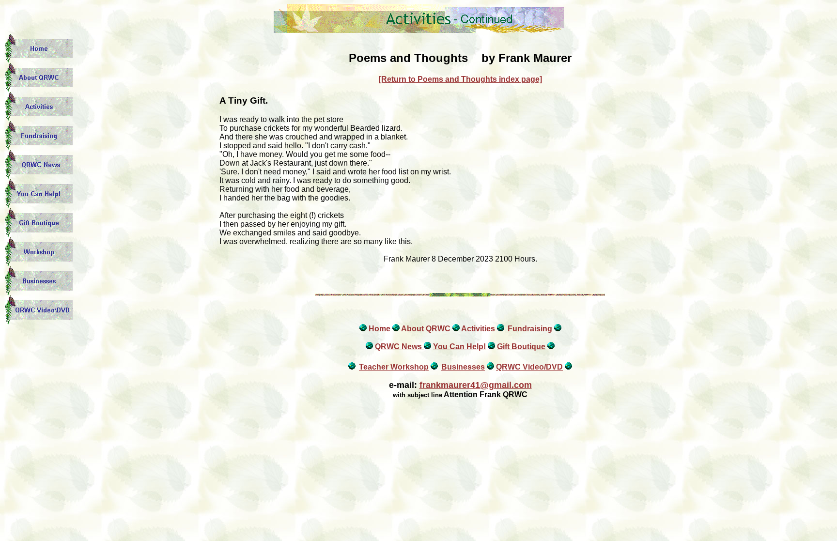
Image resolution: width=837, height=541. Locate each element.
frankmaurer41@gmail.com (475, 385)
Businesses (463, 367)
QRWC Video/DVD (529, 367)
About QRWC (425, 329)
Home (379, 329)
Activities (478, 329)
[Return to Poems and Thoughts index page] (460, 79)
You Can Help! (459, 346)
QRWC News (399, 346)
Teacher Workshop (394, 367)
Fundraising (531, 329)
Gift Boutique (521, 346)
